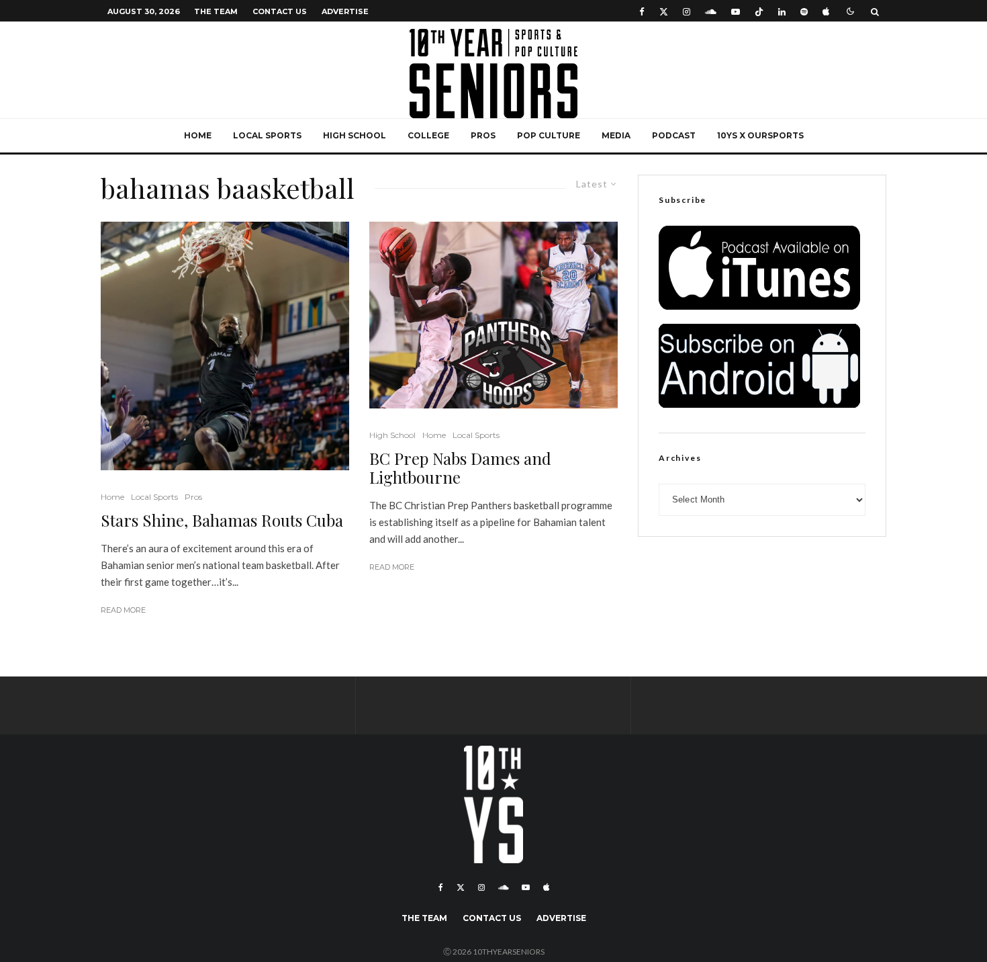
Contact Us (279, 11)
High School (354, 135)
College (428, 135)
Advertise (345, 11)
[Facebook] (642, 11)
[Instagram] (686, 11)
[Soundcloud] (711, 11)
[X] (663, 11)
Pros (483, 135)
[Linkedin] (782, 11)
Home (197, 135)
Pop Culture (548, 135)
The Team (216, 11)
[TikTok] (759, 11)
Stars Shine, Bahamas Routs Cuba (222, 520)
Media (616, 135)
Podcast (674, 135)
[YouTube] (735, 11)
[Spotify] (804, 11)
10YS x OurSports (760, 135)
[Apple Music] (826, 11)
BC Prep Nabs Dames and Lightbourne (460, 468)
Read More (123, 610)
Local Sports (267, 135)
